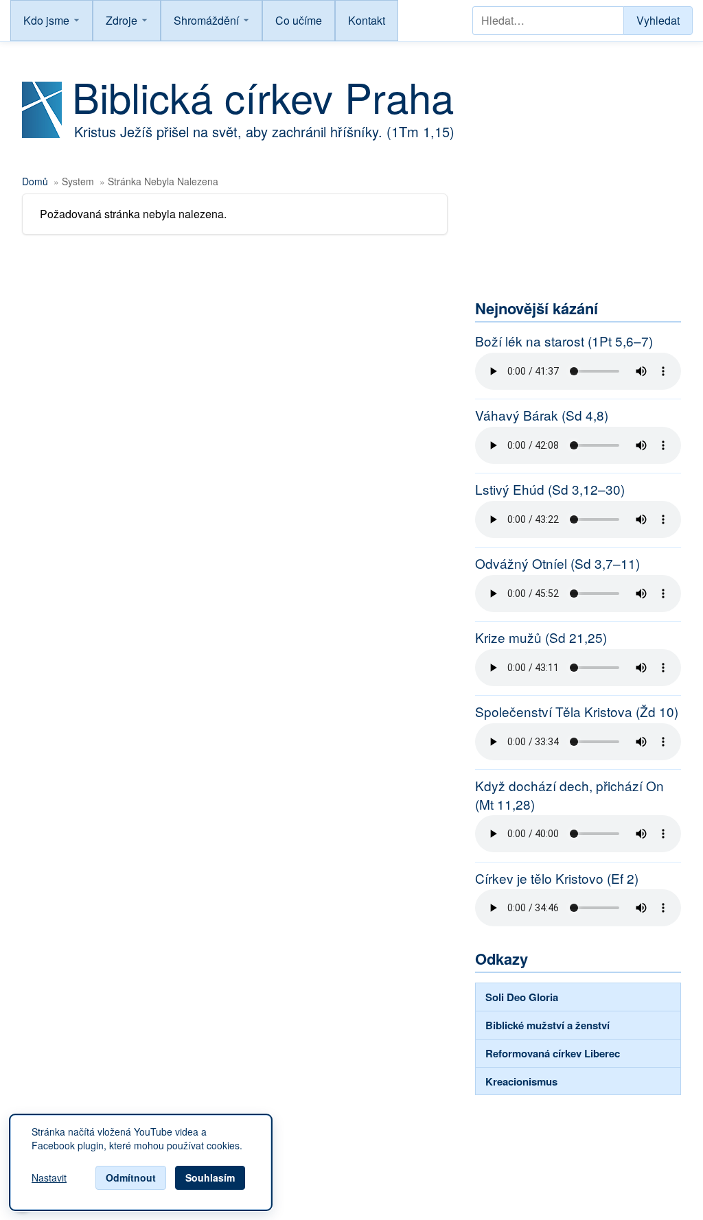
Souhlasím (210, 1177)
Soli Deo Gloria (521, 997)
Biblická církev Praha (263, 96)
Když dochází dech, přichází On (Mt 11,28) (569, 795)
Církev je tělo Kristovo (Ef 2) (556, 878)
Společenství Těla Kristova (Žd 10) (576, 711)
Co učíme (298, 20)
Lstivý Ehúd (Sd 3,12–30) (550, 489)
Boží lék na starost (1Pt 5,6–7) (564, 341)
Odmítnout (131, 1177)
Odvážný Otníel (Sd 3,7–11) (557, 563)
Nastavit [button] (49, 1178)
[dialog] (140, 1162)
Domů (35, 181)
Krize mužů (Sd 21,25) (541, 637)
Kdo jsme (46, 20)
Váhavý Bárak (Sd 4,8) (541, 415)
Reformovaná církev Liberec (552, 1053)
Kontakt (366, 20)
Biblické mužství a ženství (547, 1025)
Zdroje (121, 20)
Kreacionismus (521, 1081)
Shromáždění (206, 20)
